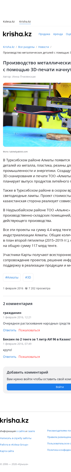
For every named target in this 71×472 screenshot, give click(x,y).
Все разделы (26, 47)
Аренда (58, 34)
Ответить (9, 330)
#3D (28, 277)
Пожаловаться (29, 330)
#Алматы (11, 277)
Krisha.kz (9, 47)
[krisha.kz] (14, 420)
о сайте (20, 431)
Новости (43, 47)
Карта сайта (7, 451)
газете (31, 431)
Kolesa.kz (9, 22)
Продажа (44, 34)
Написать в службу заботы (15, 438)
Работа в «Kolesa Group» (14, 444)
